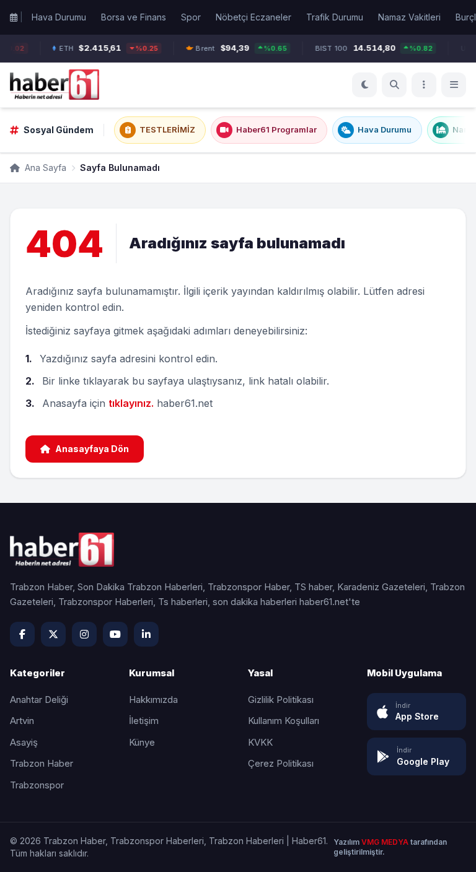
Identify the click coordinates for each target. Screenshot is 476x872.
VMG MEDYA (385, 842)
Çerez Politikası (281, 763)
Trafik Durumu (334, 17)
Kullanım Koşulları (283, 720)
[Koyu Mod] (364, 84)
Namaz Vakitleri (409, 17)
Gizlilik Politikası (281, 699)
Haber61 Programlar (276, 129)
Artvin (22, 720)
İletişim (144, 720)
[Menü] (424, 84)
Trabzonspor (37, 785)
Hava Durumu (59, 17)
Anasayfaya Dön (92, 448)
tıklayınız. (131, 403)
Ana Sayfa (44, 167)
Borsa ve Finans (133, 17)
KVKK (260, 742)
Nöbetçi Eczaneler (253, 17)
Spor (191, 17)
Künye (142, 742)
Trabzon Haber (41, 763)
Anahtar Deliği (39, 699)
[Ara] (394, 84)
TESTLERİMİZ (167, 129)
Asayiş (24, 742)
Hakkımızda (153, 699)
